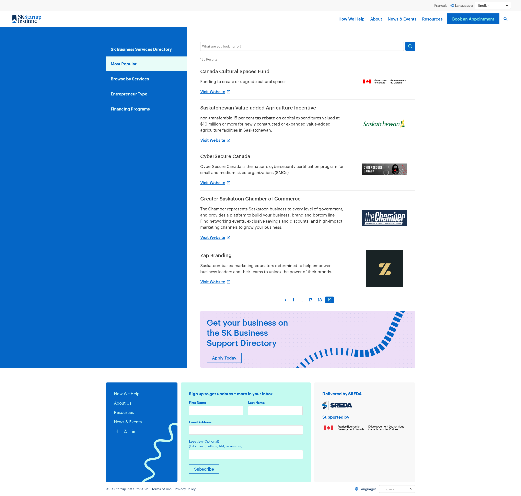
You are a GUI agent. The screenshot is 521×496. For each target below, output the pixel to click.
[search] (302, 46)
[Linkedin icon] (133, 431)
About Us (122, 403)
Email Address (200, 422)
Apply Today (224, 357)
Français (440, 5)
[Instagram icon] (125, 431)
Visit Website (212, 91)
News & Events (402, 18)
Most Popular (124, 63)
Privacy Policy (185, 489)
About (376, 18)
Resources (432, 18)
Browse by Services (130, 78)
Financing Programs (130, 108)
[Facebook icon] (117, 431)
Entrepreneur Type (129, 93)
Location (204, 441)
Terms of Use (162, 489)
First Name (197, 402)
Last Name (256, 402)
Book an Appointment (473, 18)
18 (320, 299)
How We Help (351, 18)
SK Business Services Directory (141, 49)
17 (310, 299)
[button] (505, 19)
